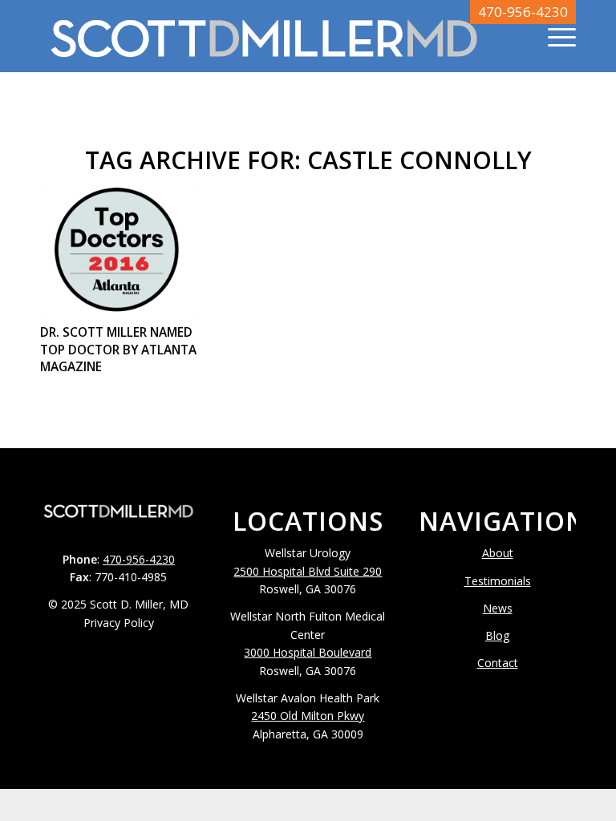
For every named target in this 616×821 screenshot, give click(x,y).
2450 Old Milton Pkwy (307, 715)
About (497, 552)
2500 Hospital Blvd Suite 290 (307, 571)
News (498, 608)
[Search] (516, 36)
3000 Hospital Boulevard (307, 652)
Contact (497, 662)
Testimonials (497, 580)
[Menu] (554, 36)
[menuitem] (516, 36)
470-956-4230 (523, 11)
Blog (497, 635)
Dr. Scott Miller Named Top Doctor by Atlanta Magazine (118, 349)
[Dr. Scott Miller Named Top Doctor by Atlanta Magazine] (118, 251)
